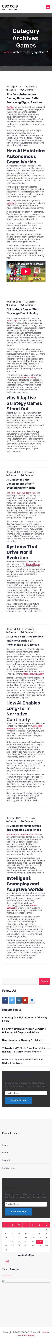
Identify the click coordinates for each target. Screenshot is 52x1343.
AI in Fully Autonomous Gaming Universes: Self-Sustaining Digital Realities (24, 98)
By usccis (30, 86)
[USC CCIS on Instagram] (19, 1000)
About (5, 1153)
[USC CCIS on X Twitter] (12, 1000)
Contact (6, 1160)
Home (6, 52)
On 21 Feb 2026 (13, 302)
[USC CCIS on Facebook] (5, 1000)
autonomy (11, 203)
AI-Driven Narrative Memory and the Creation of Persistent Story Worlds (25, 640)
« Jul (6, 1261)
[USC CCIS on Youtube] (25, 1000)
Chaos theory (33, 564)
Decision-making (28, 377)
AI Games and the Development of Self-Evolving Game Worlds (20, 483)
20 (26, 1241)
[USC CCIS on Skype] (32, 1000)
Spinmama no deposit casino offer (22, 834)
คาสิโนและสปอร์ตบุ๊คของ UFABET (21, 493)
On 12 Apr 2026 (13, 86)
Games (12, 90)
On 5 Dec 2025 (13, 472)
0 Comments (29, 90)
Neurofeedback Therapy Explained (22, 1040)
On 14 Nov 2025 (13, 818)
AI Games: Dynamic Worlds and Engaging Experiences (23, 827)
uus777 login (12, 320)
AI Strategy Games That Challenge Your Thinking (22, 311)
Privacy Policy (8, 1168)
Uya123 (10, 107)
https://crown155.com (33, 674)
